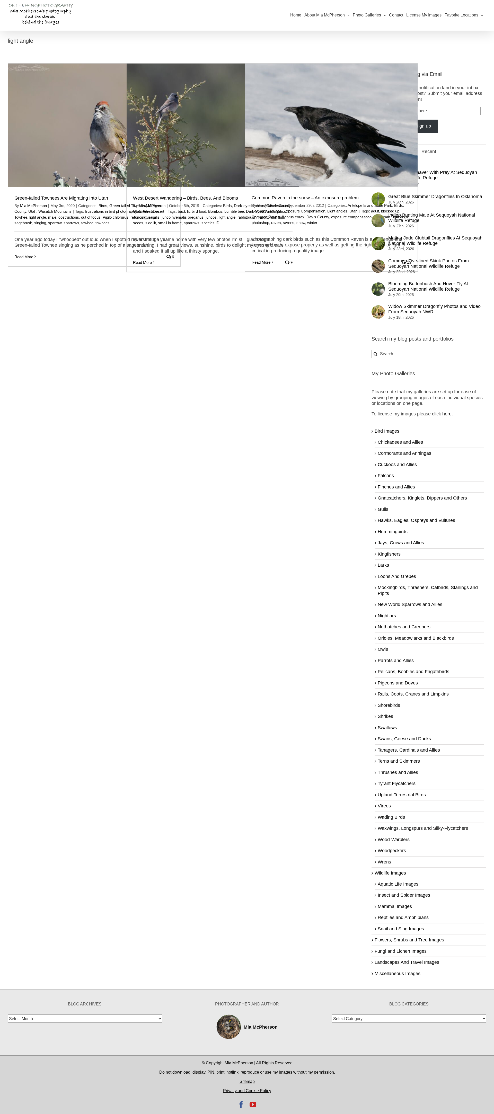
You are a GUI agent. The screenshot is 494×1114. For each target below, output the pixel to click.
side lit (150, 223)
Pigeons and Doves (398, 682)
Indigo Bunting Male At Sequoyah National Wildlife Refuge (431, 217)
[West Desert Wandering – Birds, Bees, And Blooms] (213, 125)
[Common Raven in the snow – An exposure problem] (331, 125)
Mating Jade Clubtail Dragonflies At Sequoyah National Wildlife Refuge (435, 240)
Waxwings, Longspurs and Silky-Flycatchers (423, 828)
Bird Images (387, 431)
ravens (288, 222)
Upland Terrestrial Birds (402, 794)
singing (40, 223)
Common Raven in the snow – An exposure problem (305, 197)
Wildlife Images (390, 873)
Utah (32, 211)
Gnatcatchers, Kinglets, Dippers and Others (422, 498)
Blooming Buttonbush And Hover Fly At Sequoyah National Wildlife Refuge (428, 286)
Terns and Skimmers (399, 761)
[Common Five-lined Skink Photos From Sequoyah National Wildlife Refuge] (378, 262)
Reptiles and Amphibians (403, 917)
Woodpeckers (392, 850)
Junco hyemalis (146, 217)
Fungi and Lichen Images (401, 951)
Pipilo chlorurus (115, 217)
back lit (184, 211)
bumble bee (234, 211)
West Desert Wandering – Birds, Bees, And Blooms (185, 198)
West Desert (153, 211)
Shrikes (385, 716)
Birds (103, 205)
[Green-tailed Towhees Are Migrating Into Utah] (94, 125)
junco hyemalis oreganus (183, 217)
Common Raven (265, 217)
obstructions (68, 217)
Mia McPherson (33, 205)
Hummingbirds (393, 531)
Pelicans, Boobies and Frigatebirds (413, 671)
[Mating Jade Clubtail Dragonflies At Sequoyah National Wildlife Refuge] (378, 239)
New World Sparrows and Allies (410, 604)
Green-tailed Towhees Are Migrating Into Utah (61, 198)
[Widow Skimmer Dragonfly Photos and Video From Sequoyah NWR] (378, 308)
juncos (211, 217)
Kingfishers (389, 554)
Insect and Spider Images (404, 895)
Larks (383, 565)
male (52, 217)
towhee (87, 223)
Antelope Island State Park (370, 205)
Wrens (384, 862)
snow (300, 222)
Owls (383, 649)
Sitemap (247, 1081)
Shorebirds (389, 705)
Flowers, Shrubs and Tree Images (409, 939)
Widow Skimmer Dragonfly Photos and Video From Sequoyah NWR (434, 309)
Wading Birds (391, 817)
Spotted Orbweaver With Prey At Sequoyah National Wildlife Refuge (432, 175)
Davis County (317, 217)
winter (312, 222)
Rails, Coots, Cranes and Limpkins (413, 694)
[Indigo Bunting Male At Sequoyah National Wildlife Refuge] (378, 216)
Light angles (337, 211)
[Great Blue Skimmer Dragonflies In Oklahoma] (378, 195)
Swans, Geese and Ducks (404, 738)
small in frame (170, 223)
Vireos (384, 805)
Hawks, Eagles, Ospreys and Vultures (416, 520)
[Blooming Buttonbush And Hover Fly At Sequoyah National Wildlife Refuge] (378, 285)
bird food (199, 211)
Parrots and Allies (396, 660)
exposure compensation (351, 217)
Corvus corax (292, 217)
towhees (102, 223)
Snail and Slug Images (401, 928)
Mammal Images (395, 906)
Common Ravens (266, 211)
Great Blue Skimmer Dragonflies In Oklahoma (435, 196)
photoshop (260, 222)
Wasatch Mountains (55, 211)
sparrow (54, 223)
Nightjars (387, 615)
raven (276, 222)
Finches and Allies (396, 486)
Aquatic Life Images (398, 884)
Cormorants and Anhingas (404, 453)
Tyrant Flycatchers (397, 783)
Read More (23, 257)
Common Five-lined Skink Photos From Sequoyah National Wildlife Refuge (428, 263)
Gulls (383, 509)
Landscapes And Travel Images (407, 962)
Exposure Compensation (304, 211)
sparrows (71, 223)
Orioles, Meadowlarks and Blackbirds (416, 638)
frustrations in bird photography (111, 211)
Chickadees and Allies (400, 442)
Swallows (387, 727)
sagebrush (23, 223)
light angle (37, 217)
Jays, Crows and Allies (401, 542)
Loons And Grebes (397, 576)
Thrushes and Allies (398, 772)
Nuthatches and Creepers (404, 626)
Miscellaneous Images (397, 973)
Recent (428, 151)
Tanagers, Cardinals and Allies (409, 750)
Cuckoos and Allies (397, 464)
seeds (138, 223)
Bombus (215, 211)
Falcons (386, 475)
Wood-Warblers (394, 839)
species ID (210, 223)
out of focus (91, 217)
